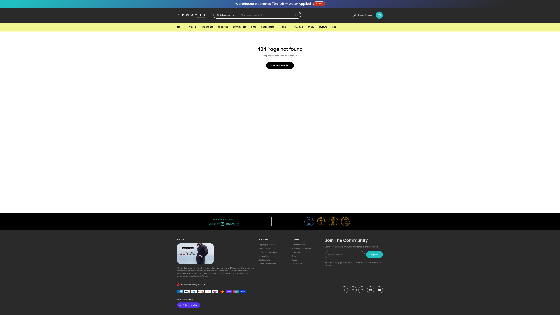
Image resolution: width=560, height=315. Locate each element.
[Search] (297, 15)
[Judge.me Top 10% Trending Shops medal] (345, 221)
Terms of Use (364, 262)
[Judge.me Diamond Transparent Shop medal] (309, 221)
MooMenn (188, 299)
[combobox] (257, 15)
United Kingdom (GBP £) (192, 285)
